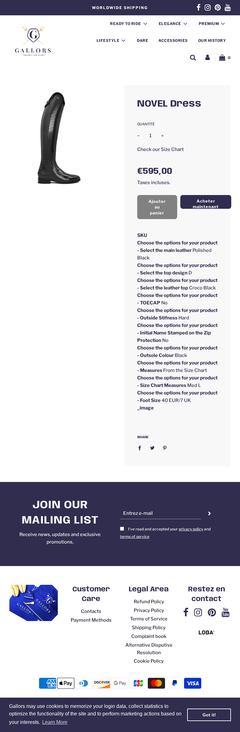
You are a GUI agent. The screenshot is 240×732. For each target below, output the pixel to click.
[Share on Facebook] (141, 448)
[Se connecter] (207, 57)
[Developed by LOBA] (206, 633)
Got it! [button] (209, 714)
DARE (142, 40)
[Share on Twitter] (152, 448)
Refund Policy (149, 601)
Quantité (146, 124)
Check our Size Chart (160, 149)
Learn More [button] (55, 722)
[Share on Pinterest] (165, 448)
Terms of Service (149, 619)
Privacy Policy (149, 610)
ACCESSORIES (173, 40)
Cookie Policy (149, 661)
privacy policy (191, 529)
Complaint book (149, 636)
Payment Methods (91, 620)
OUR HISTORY (212, 40)
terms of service (134, 536)
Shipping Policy (149, 627)
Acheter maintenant (206, 203)
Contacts (91, 611)
